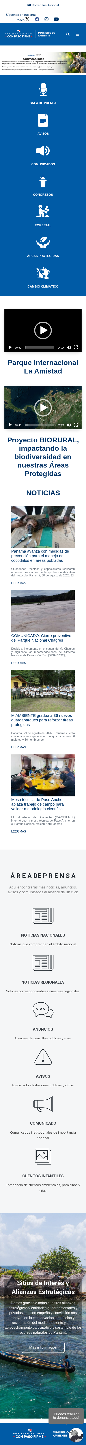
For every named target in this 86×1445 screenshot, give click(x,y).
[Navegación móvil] (78, 34)
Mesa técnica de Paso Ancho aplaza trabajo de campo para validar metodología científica (37, 804)
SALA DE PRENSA (43, 103)
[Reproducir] (10, 347)
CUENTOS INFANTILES (43, 1176)
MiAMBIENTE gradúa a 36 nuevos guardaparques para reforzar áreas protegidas (42, 720)
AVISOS (43, 133)
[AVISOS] (43, 1057)
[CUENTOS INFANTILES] (43, 1157)
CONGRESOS (43, 194)
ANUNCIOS (43, 1029)
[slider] (39, 347)
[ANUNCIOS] (43, 1010)
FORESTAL (43, 225)
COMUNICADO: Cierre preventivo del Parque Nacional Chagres (41, 637)
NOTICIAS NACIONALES (43, 935)
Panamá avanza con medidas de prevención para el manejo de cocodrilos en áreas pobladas (40, 556)
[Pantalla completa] (76, 347)
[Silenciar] (69, 347)
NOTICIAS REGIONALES (43, 982)
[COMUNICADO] (43, 1104)
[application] (43, 330)
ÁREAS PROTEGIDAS (43, 256)
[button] (67, 34)
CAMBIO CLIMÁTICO (43, 286)
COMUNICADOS (43, 164)
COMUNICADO (43, 1123)
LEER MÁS (18, 583)
